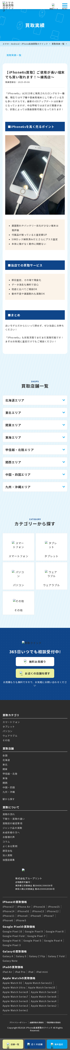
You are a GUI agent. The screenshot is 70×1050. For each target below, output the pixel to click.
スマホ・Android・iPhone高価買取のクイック (25, 43)
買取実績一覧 (58, 43)
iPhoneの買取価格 (15, 902)
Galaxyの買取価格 (15, 951)
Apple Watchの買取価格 (19, 978)
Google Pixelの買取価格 (19, 927)
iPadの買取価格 (13, 967)
